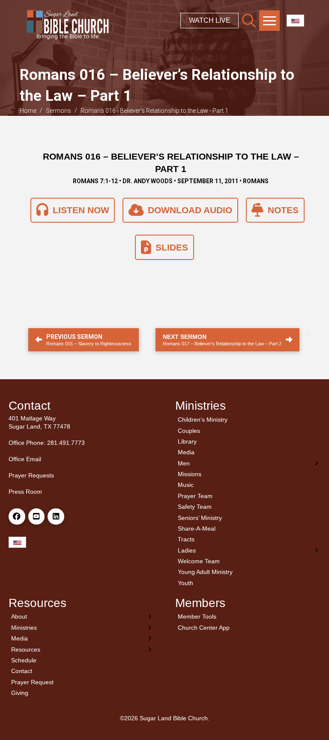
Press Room (25, 491)
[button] (249, 20)
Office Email (25, 459)
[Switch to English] (295, 21)
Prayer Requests (31, 475)
